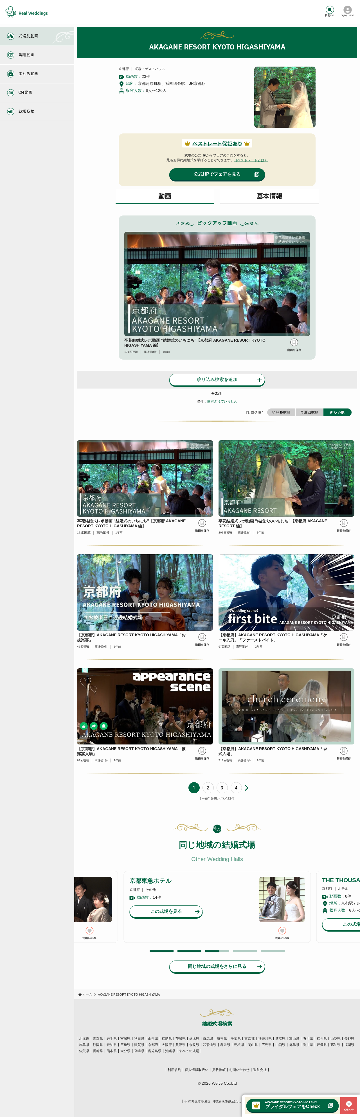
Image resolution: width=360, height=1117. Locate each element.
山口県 (280, 1044)
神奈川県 (265, 1038)
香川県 (308, 1044)
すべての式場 (189, 1051)
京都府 (153, 1044)
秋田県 (139, 1038)
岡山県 (253, 1044)
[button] (162, 951)
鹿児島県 (154, 1051)
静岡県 (98, 1044)
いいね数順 (281, 412)
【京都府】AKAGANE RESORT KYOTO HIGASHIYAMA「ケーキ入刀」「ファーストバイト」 (273, 637)
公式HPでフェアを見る (217, 174)
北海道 (84, 1038)
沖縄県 (170, 1051)
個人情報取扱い (196, 1070)
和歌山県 (210, 1044)
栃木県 (194, 1038)
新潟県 (280, 1038)
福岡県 (349, 1044)
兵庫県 (181, 1044)
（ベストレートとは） (251, 160)
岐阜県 (84, 1044)
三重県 (125, 1044)
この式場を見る (166, 911)
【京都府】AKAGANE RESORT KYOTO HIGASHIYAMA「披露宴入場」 (131, 751)
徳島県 (294, 1044)
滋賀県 (139, 1044)
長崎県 (98, 1051)
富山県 (294, 1038)
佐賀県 (84, 1051)
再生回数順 (309, 412)
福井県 (322, 1038)
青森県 (98, 1038)
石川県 (308, 1038)
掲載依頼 (219, 1070)
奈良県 (194, 1044)
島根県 (239, 1044)
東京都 (249, 1038)
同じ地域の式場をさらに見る (217, 966)
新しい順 (337, 412)
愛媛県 (322, 1044)
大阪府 (167, 1044)
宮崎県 (139, 1051)
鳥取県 (225, 1044)
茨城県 (181, 1038)
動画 (164, 196)
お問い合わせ (239, 1070)
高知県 (335, 1044)
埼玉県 (222, 1038)
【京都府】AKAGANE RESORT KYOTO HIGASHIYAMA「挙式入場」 (273, 751)
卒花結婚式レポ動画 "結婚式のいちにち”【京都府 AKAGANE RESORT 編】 (273, 523)
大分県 (125, 1051)
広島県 (267, 1044)
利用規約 (174, 1070)
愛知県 (112, 1044)
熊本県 (112, 1051)
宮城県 (125, 1038)
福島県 (167, 1038)
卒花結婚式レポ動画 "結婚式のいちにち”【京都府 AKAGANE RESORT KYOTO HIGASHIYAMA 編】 (195, 343)
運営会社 (260, 1070)
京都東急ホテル (151, 880)
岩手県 (112, 1038)
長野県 (349, 1038)
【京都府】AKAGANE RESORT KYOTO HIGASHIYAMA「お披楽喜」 (131, 637)
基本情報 (269, 196)
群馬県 (208, 1038)
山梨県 (335, 1038)
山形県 (153, 1038)
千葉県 (236, 1038)
